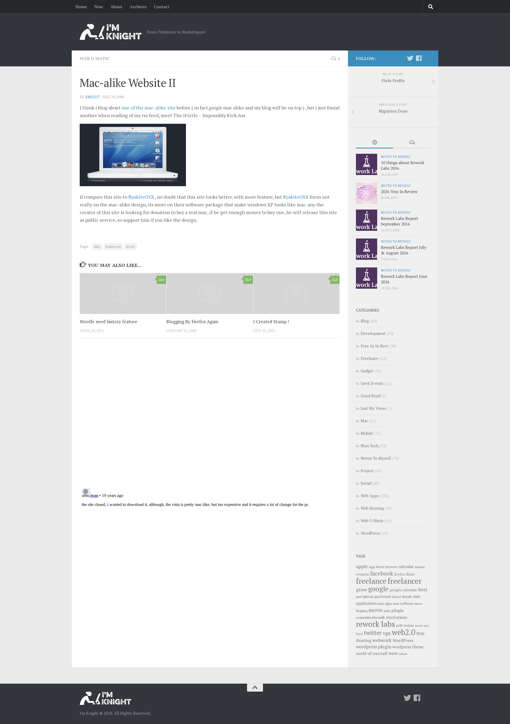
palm (387, 611)
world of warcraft (372, 653)
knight (92, 96)
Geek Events (372, 383)
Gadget (367, 370)
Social (366, 483)
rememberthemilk (370, 617)
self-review (405, 625)
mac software (403, 603)
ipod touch (383, 596)
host (422, 589)
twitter (373, 633)
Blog (365, 320)
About (116, 7)
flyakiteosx (113, 247)
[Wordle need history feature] (123, 293)
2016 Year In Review (399, 191)
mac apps (385, 603)
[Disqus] (210, 415)
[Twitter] (410, 58)
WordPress (370, 533)
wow (393, 653)
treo (359, 633)
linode (407, 596)
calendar (406, 566)
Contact (161, 7)
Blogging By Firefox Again (192, 321)
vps (387, 633)
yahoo (403, 654)
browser (391, 567)
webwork (382, 640)
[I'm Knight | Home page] (111, 32)
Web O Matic (95, 58)
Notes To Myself (395, 156)
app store (376, 566)
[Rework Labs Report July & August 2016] (366, 249)
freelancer (405, 581)
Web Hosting (372, 508)
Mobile (367, 433)
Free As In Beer (374, 345)
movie (375, 610)
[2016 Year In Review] (366, 193)
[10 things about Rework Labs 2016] (366, 164)
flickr (410, 574)
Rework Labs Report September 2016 (399, 221)
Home (81, 7)
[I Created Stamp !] (296, 293)
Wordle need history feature (108, 321)
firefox (399, 574)
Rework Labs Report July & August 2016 (403, 250)
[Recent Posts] (374, 142)
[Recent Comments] (411, 142)
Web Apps (370, 495)
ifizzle (130, 247)
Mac (364, 420)
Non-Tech (370, 445)
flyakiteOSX (141, 197)
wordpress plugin (373, 647)
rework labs (375, 624)
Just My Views (373, 408)
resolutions (396, 617)
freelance (371, 581)
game (361, 590)
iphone (368, 596)
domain (420, 567)
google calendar (403, 589)
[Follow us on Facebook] (418, 58)
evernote (362, 574)
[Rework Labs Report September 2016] (366, 220)
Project (367, 470)
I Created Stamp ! (271, 321)
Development (373, 333)
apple (362, 566)
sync (426, 626)
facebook (381, 573)
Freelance (370, 358)
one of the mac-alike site (148, 107)
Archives (138, 7)
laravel (396, 597)
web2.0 (403, 632)
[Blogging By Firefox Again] (209, 293)
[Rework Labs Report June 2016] (366, 278)
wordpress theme (408, 646)
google (378, 588)
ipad (359, 597)
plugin (397, 610)
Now (98, 7)
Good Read (370, 395)
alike (97, 247)
